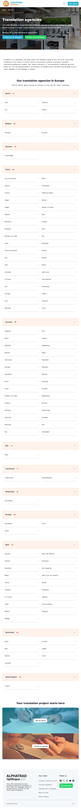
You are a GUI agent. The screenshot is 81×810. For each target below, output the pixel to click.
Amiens (7, 193)
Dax (6, 257)
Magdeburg (45, 345)
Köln (43, 331)
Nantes (44, 200)
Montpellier (46, 185)
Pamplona (45, 561)
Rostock (44, 403)
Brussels (44, 132)
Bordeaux (8, 229)
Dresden (7, 367)
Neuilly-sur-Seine (48, 207)
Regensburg (46, 396)
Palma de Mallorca (48, 554)
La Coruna (8, 597)
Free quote (73, 4)
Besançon (8, 221)
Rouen (44, 265)
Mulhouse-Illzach (47, 193)
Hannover (8, 417)
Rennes (44, 257)
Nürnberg (45, 381)
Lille (6, 286)
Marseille (8, 308)
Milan (6, 455)
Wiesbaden (45, 432)
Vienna (44, 109)
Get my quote (40, 720)
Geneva (7, 656)
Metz (43, 178)
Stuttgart (45, 417)
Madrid (7, 611)
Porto (44, 523)
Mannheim (45, 360)
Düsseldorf (8, 374)
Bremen (7, 352)
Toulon (44, 293)
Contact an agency (40, 746)
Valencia (44, 597)
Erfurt (7, 381)
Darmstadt (8, 360)
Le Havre (8, 279)
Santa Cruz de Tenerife (50, 575)
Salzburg (45, 102)
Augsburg (8, 331)
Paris (43, 229)
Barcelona (8, 568)
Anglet (7, 207)
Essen (6, 388)
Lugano (44, 648)
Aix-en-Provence (10, 178)
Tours (44, 308)
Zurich (44, 656)
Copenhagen (9, 155)
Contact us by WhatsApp (35, 37)
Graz (6, 102)
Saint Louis (45, 272)
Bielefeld (8, 345)
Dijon (6, 265)
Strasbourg (45, 286)
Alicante (7, 554)
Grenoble (8, 272)
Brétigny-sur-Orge (11, 236)
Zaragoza (45, 611)
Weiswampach (47, 478)
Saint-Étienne (46, 279)
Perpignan (45, 243)
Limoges (7, 293)
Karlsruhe (8, 424)
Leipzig (44, 338)
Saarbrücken (46, 410)
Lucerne (44, 641)
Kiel (6, 432)
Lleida (6, 604)
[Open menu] (64, 3)
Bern (6, 648)
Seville (44, 582)
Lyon (6, 301)
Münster (45, 374)
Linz (6, 109)
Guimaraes (8, 523)
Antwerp (8, 132)
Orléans (44, 221)
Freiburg (7, 403)
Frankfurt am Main (11, 396)
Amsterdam (9, 501)
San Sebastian (46, 568)
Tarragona (45, 590)
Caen (6, 243)
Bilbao (7, 575)
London (7, 686)
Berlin (6, 338)
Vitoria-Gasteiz (47, 604)
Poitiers (44, 250)
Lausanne (8, 663)
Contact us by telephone (13, 37)
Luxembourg (9, 478)
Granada (7, 590)
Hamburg (8, 410)
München (45, 367)
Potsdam (45, 388)
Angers (7, 200)
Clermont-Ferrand (11, 250)
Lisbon (7, 531)
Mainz (44, 352)
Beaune (7, 214)
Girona (7, 582)
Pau (43, 236)
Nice (43, 214)
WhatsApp (67, 786)
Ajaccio (7, 185)
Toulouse (45, 301)
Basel (6, 641)
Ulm (43, 424)
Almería (7, 561)
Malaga (7, 618)
